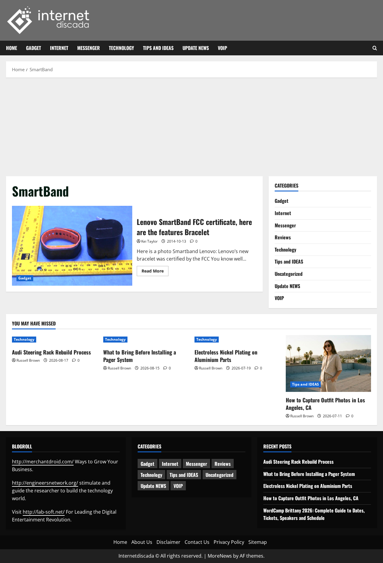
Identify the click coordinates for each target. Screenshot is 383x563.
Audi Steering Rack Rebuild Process (51, 352)
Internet (59, 47)
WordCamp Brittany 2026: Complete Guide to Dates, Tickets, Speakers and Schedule (314, 514)
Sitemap (257, 542)
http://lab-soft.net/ (44, 512)
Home (11, 47)
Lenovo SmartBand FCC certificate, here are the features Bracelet (72, 246)
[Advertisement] (191, 125)
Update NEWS (196, 47)
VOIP (222, 47)
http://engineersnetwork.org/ (45, 483)
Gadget (33, 47)
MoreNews (220, 556)
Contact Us (197, 542)
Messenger (88, 47)
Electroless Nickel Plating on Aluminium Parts (225, 355)
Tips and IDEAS (158, 47)
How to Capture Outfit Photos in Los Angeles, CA (325, 403)
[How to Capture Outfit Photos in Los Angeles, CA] (328, 363)
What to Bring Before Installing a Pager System (139, 355)
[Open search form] (375, 48)
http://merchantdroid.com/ (43, 461)
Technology (121, 47)
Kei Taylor (149, 241)
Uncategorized (289, 273)
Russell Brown (28, 360)
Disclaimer (168, 542)
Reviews (283, 237)
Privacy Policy (229, 542)
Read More (155, 272)
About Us (141, 542)
